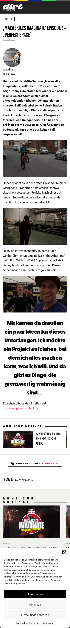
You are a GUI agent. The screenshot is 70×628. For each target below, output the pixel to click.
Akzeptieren (35, 594)
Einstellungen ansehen (35, 615)
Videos (9, 19)
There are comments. (36, 463)
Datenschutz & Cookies (27, 623)
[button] (64, 552)
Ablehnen (35, 604)
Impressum (48, 623)
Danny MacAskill (24, 480)
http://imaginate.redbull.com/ (22, 408)
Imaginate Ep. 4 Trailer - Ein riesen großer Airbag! (33, 439)
